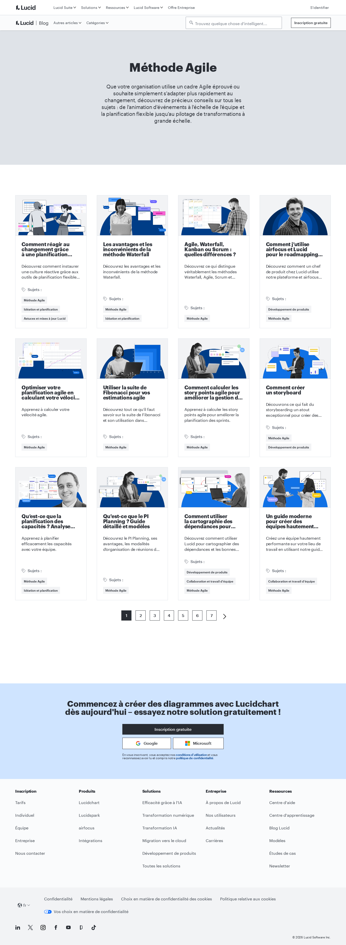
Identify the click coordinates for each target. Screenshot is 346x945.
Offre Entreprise (181, 7)
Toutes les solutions (161, 865)
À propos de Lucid (223, 802)
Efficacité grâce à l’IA (162, 802)
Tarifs (20, 802)
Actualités (215, 827)
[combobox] (236, 23)
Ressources (115, 7)
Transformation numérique (168, 815)
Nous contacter (30, 853)
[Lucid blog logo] (33, 23)
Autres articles (65, 23)
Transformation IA (159, 827)
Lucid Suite (62, 7)
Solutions (89, 7)
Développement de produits (288, 309)
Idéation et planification (41, 309)
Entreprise (25, 840)
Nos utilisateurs (221, 815)
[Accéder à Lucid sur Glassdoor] (81, 927)
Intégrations (90, 840)
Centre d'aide (282, 802)
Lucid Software (146, 7)
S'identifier (319, 7)
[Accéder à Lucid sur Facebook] (55, 927)
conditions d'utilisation (191, 754)
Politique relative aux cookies (248, 898)
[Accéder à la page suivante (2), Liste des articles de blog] (223, 616)
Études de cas (282, 853)
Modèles (277, 840)
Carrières (214, 840)
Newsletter (279, 865)
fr (24, 905)
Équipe (21, 827)
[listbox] (234, 23)
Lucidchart (89, 802)
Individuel (24, 815)
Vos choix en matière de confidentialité (91, 911)
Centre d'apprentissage (291, 815)
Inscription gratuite (311, 23)
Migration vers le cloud (164, 840)
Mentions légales (97, 898)
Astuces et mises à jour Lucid (45, 318)
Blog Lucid (279, 827)
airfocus (86, 827)
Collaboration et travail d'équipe (210, 581)
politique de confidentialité (194, 758)
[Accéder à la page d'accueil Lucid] (33, 7)
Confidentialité (58, 898)
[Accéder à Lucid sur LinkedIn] (17, 927)
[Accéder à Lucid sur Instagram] (43, 927)
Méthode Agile (34, 300)
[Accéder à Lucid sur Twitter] (30, 927)
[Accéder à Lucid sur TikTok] (93, 927)
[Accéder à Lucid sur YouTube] (68, 927)
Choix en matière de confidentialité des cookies (166, 898)
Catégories (95, 23)
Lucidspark (89, 815)
